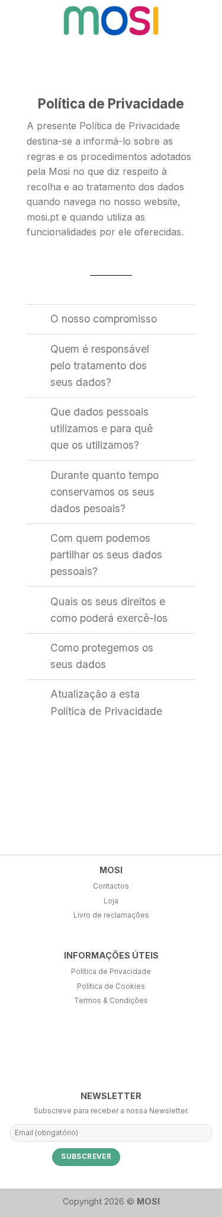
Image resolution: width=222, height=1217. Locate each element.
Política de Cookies (111, 986)
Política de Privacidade (111, 971)
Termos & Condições (111, 1000)
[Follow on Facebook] (10, 1051)
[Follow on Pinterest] (49, 1051)
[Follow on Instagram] (29, 1051)
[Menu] (206, 20)
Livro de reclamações (111, 915)
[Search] (186, 20)
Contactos (111, 885)
